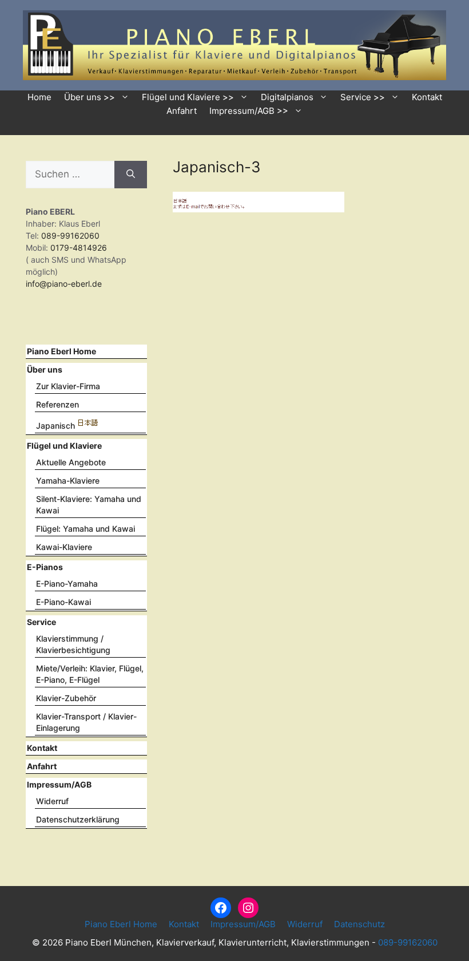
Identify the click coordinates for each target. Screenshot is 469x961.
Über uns (44, 369)
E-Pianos (45, 567)
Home (39, 97)
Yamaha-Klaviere (68, 480)
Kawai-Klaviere (64, 547)
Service (41, 622)
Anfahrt (181, 110)
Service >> (362, 97)
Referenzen (57, 404)
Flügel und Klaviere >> (188, 97)
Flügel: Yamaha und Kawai (85, 528)
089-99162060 (69, 235)
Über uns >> (89, 97)
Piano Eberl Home (61, 351)
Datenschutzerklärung (78, 819)
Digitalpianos (287, 97)
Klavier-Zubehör (66, 698)
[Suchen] (130, 174)
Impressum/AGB (59, 784)
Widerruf (52, 801)
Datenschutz (359, 924)
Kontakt (427, 97)
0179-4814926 (78, 247)
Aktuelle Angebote (71, 462)
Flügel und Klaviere (64, 445)
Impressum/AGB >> (248, 110)
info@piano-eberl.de (64, 283)
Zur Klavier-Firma (68, 386)
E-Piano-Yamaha (67, 583)
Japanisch (55, 425)
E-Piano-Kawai (63, 602)
